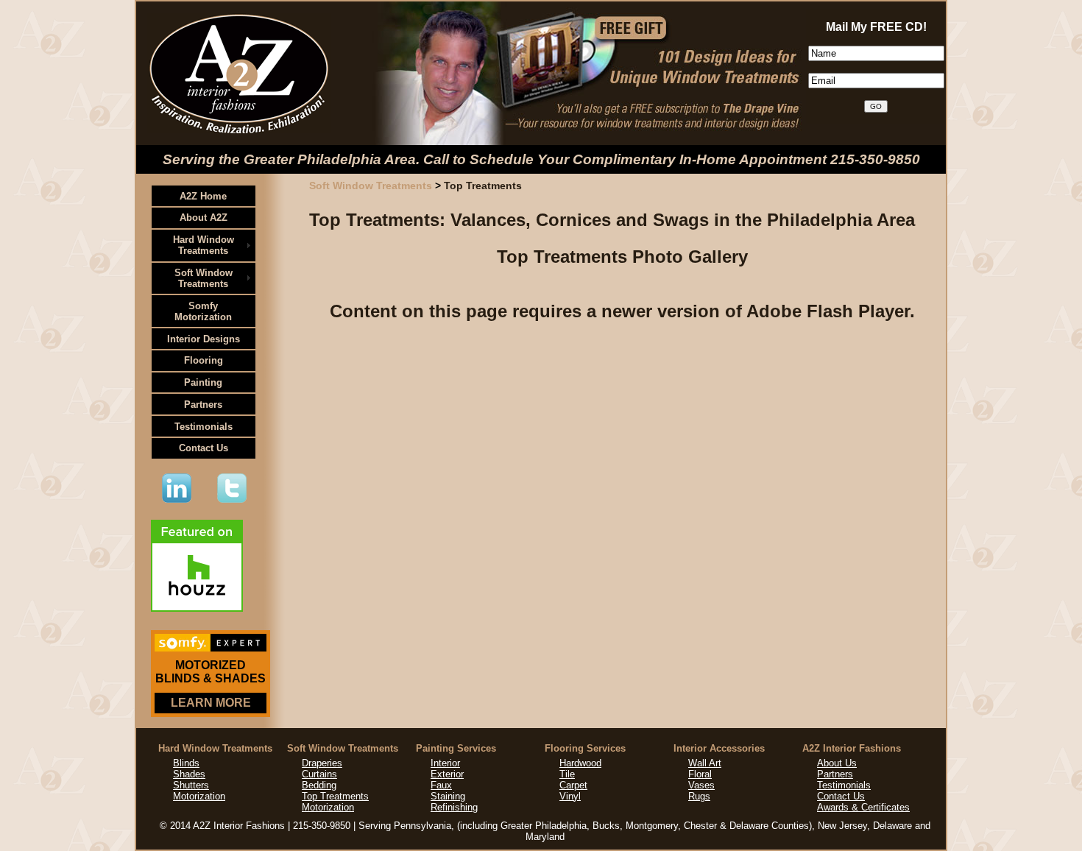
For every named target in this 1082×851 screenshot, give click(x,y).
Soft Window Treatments (203, 278)
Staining (448, 796)
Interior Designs (203, 339)
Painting (203, 382)
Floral (700, 774)
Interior (445, 763)
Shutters (191, 785)
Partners (203, 404)
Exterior (447, 774)
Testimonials (203, 426)
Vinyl (570, 796)
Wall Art (704, 763)
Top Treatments (335, 796)
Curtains (319, 774)
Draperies (322, 763)
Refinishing (454, 807)
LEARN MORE (211, 702)
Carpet (573, 785)
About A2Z (203, 217)
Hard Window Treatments (203, 245)
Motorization (199, 796)
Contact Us (203, 447)
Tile (567, 774)
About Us (837, 763)
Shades (189, 774)
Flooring (203, 360)
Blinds (186, 763)
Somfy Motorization (203, 311)
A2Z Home (203, 196)
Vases (701, 785)
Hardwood (580, 763)
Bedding (319, 785)
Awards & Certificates (863, 807)
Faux (441, 785)
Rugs (699, 796)
